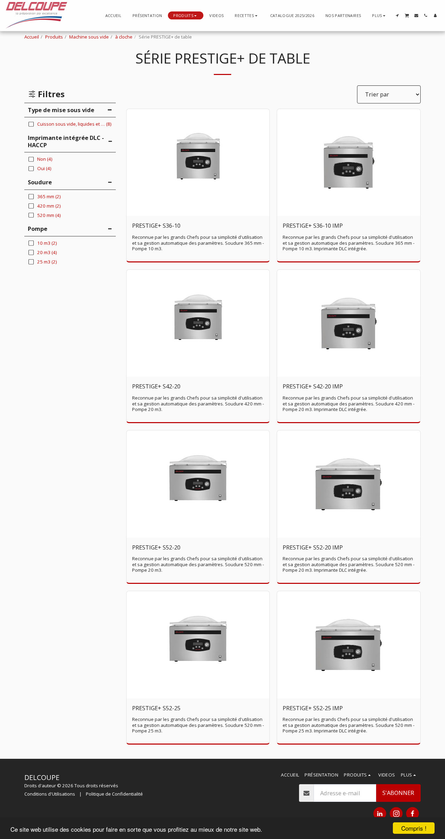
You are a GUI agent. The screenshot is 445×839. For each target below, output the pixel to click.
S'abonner (398, 793)
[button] (246, 15)
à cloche (123, 37)
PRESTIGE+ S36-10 (156, 225)
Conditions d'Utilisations (49, 794)
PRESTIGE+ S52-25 (156, 708)
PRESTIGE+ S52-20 (156, 547)
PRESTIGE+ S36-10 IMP (313, 225)
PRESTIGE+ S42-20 (156, 386)
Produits (54, 37)
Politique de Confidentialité (114, 794)
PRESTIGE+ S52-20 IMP (313, 547)
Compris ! (414, 828)
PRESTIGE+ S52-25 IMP (313, 708)
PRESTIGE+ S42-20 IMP (313, 386)
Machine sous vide (89, 37)
